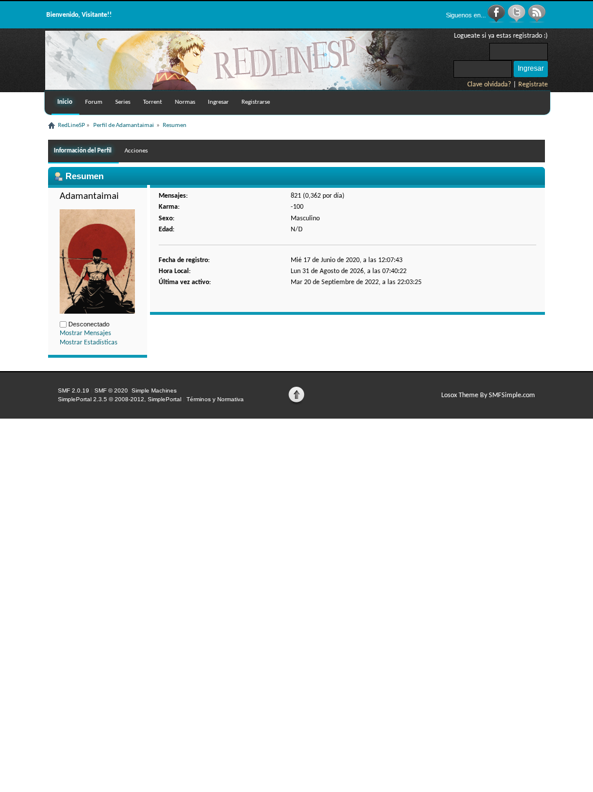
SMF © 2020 (111, 390)
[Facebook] (497, 20)
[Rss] (537, 20)
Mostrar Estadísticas (89, 342)
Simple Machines (154, 390)
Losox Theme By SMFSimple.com (488, 395)
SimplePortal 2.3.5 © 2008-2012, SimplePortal (119, 399)
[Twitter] (517, 20)
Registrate (533, 84)
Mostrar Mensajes (85, 333)
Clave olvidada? (489, 84)
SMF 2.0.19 (73, 390)
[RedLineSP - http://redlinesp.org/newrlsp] (242, 87)
